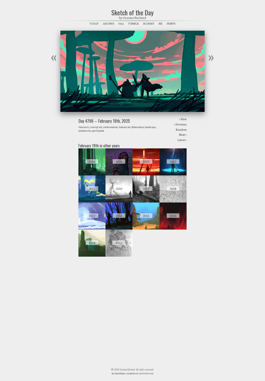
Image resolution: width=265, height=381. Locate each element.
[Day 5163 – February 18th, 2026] (91, 174)
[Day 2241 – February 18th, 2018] (173, 201)
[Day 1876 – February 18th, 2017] (91, 228)
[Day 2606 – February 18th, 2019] (146, 201)
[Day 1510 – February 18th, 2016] (118, 228)
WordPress (118, 373)
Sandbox (132, 373)
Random (181, 129)
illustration (138, 127)
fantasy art (125, 127)
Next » (183, 134)
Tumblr (133, 23)
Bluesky (148, 23)
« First (183, 119)
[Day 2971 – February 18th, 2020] (118, 201)
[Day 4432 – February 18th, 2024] (118, 174)
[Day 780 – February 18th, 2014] (173, 228)
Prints (171, 23)
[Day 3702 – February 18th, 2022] (173, 174)
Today (94, 23)
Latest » (182, 140)
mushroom (84, 130)
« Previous (180, 124)
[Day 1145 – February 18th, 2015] (146, 228)
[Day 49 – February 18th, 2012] (118, 255)
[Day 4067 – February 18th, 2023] (146, 174)
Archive (108, 23)
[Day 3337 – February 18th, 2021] (91, 201)
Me (160, 23)
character (83, 127)
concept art (96, 127)
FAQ (121, 23)
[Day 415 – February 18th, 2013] (91, 255)
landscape (150, 127)
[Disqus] (132, 308)
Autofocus (146, 373)
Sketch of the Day (132, 12)
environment (110, 127)
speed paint (98, 130)
